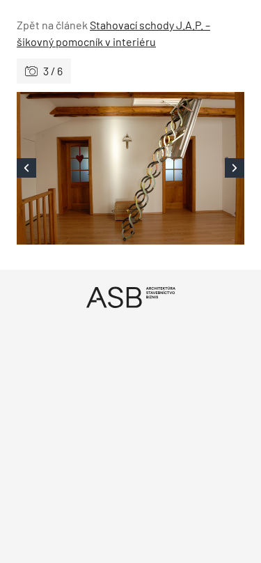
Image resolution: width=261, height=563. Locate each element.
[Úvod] (130, 297)
